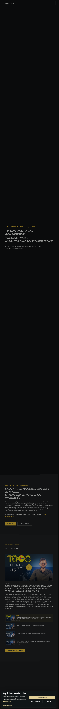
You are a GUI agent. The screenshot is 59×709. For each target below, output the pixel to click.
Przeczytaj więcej (7, 701)
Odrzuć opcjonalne (35, 701)
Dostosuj (49, 701)
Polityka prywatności (7, 705)
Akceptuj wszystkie (42, 697)
